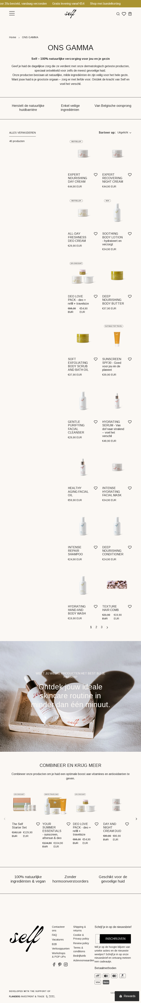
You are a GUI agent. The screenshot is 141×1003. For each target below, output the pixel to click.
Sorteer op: (107, 132)
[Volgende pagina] (107, 627)
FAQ (54, 934)
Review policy (81, 943)
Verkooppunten (61, 948)
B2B (54, 944)
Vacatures (58, 939)
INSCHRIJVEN (115, 938)
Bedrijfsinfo (79, 955)
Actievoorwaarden (83, 960)
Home (12, 37)
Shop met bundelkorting (85, 3)
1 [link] (91, 627)
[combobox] (125, 132)
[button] (22, 134)
